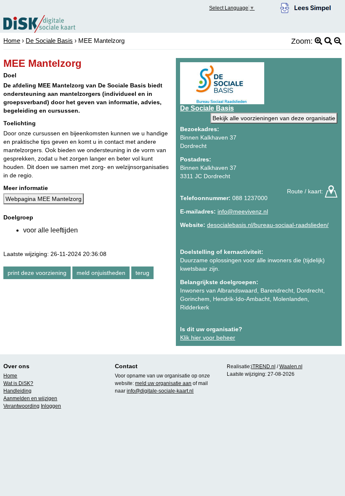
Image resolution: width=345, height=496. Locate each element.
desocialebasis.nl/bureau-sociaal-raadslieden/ (268, 225)
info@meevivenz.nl (243, 211)
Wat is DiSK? (18, 383)
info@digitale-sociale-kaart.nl (160, 391)
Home (11, 40)
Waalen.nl (291, 366)
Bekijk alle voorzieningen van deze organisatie (273, 118)
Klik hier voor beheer (207, 337)
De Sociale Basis (49, 40)
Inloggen (51, 406)
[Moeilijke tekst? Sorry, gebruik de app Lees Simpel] (305, 7)
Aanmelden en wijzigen (30, 398)
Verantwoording (21, 406)
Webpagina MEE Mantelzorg (43, 198)
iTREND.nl (263, 366)
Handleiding (17, 391)
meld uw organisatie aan (163, 383)
